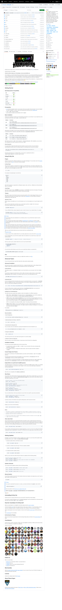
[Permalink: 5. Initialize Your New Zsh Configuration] (4, 338)
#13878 (32, 22)
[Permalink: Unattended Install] (4, 279)
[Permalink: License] (4, 573)
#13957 (33, 16)
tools (6, 31)
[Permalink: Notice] (4, 409)
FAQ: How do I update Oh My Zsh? (20, 488)
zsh (32, 69)
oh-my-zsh (53, 25)
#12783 (33, 33)
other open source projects (9, 588)
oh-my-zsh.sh (7, 48)
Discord (36, 81)
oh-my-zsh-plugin (49, 27)
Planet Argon (20, 587)
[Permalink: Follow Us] (4, 557)
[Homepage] (2, 1)
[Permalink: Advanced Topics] (4, 258)
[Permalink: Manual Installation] (4, 313)
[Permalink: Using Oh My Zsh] (4, 156)
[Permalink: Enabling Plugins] (4, 164)
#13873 (36, 48)
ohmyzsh (4, 4)
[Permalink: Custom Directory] (4, 268)
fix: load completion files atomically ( (18, 12)
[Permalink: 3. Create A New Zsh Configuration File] (4, 325)
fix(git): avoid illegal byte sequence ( (26, 22)
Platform (5, 1)
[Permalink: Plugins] (4, 159)
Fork (52, 4)
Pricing (32, 1)
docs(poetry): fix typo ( (24, 35)
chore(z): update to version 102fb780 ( (26, 16)
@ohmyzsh (20, 81)
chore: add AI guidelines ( (24, 41)
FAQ (31, 256)
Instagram (8, 564)
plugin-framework (53, 28)
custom (6, 20)
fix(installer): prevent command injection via (27, 31)
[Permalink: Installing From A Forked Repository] (4, 291)
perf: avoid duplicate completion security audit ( (28, 48)
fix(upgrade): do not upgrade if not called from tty (28, 37)
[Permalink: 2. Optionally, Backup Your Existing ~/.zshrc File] (4, 320)
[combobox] (33, 10)
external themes (37, 516)
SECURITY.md (7, 46)
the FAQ (36, 221)
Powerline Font (25, 220)
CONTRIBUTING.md (8, 41)
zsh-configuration (49, 33)
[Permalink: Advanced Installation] (4, 263)
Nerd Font (31, 220)
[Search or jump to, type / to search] (50, 1)
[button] (42, 149)
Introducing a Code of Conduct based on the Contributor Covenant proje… (32, 39)
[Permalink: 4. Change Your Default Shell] (4, 331)
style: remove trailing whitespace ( (26, 20)
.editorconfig (7, 33)
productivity (51, 30)
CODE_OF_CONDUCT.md (9, 39)
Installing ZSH (34, 110)
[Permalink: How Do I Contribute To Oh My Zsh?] (4, 502)
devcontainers (25, 33)
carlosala (7, 12)
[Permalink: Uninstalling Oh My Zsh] (4, 495)
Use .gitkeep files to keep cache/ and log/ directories (28, 18)
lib (5, 22)
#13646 (28, 35)
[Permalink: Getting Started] (4, 88)
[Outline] (43, 51)
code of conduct (31, 505)
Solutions (10, 1)
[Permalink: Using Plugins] (4, 188)
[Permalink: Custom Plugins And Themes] (4, 352)
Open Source (21, 1)
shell (55, 30)
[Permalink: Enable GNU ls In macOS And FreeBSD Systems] (4, 363)
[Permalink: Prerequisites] (4, 107)
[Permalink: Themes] (4, 193)
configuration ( (30, 33)
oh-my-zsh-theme (55, 27)
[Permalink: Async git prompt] (4, 418)
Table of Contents (9, 85)
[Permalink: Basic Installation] (4, 115)
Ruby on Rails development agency (30, 587)
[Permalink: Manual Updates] (4, 474)
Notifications (46, 4)
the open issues (31, 509)
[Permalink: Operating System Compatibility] (4, 90)
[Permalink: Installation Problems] (4, 342)
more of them (38, 233)
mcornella (11, 12)
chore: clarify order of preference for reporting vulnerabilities (30, 46)
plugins (6, 26)
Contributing (8, 512)
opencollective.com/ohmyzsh (52, 59)
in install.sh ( (37, 31)
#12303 (32, 20)
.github (6, 16)
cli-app (50, 25)
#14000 (25, 12)
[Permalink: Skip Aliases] (4, 374)
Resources (15, 1)
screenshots (27, 196)
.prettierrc (6, 37)
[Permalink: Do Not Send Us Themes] (4, 515)
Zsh (7, 109)
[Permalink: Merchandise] (4, 568)
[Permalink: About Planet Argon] (4, 578)
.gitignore (6, 35)
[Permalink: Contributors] (4, 520)
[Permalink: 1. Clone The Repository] (4, 315)
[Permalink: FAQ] (4, 254)
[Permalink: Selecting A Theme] (4, 199)
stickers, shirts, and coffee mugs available (15, 570)
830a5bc (33, 12)
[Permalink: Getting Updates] (4, 435)
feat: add (22, 33)
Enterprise (27, 1)
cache (6, 18)
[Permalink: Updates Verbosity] (4, 463)
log (5, 24)
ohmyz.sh (13, 81)
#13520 (29, 41)
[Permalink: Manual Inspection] (4, 144)
